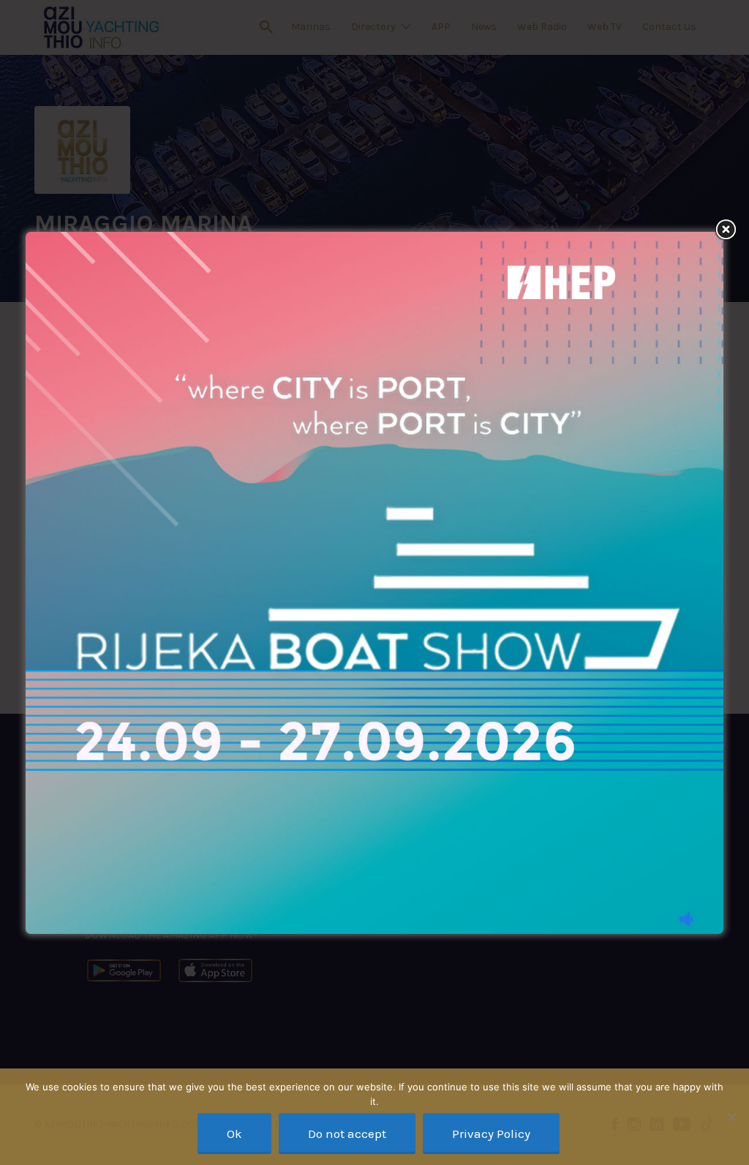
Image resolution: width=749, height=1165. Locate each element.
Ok (234, 1133)
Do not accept (347, 1133)
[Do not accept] (730, 1116)
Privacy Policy (491, 1133)
